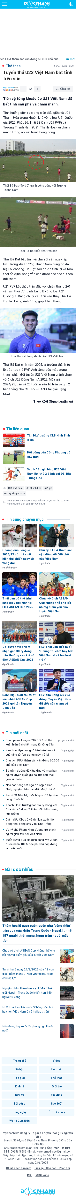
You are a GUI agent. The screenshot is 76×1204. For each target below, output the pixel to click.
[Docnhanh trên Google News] (11, 89)
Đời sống (19, 1103)
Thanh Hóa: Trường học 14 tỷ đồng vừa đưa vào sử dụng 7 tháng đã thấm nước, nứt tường (40, 809)
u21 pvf (48, 488)
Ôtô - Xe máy (57, 1112)
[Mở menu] (5, 4)
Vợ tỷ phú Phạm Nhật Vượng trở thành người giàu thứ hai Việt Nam (40, 832)
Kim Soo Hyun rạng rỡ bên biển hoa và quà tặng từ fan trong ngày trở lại (40, 752)
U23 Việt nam (15, 488)
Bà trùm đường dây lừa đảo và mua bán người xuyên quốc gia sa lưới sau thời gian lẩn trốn (40, 775)
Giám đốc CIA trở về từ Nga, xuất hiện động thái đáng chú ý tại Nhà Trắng (40, 822)
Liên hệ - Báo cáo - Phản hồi (52, 1168)
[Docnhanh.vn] (38, 1192)
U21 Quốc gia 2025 (14, 493)
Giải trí (19, 1095)
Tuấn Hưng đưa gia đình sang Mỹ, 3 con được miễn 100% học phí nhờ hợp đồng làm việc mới (40, 844)
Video (56, 1060)
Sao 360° (56, 1103)
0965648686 (19, 1151)
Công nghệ (19, 1112)
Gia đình (56, 1095)
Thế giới (19, 1077)
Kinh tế (19, 1086)
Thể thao (57, 1077)
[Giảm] (23, 89)
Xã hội (19, 1069)
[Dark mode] (71, 4)
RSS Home (42, 1175)
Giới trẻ (57, 1086)
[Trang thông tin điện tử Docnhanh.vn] (36, 4)
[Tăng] (37, 89)
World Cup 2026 (19, 1120)
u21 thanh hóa (33, 488)
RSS (29, 1175)
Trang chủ (19, 1060)
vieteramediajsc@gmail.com (54, 1151)
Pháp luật (57, 1069)
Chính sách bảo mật (18, 1168)
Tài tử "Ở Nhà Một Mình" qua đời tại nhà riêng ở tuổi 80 (40, 797)
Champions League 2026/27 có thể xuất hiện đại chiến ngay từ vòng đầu (40, 742)
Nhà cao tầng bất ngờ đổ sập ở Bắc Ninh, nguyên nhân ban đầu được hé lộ (40, 787)
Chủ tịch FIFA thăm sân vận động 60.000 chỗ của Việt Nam (40, 763)
